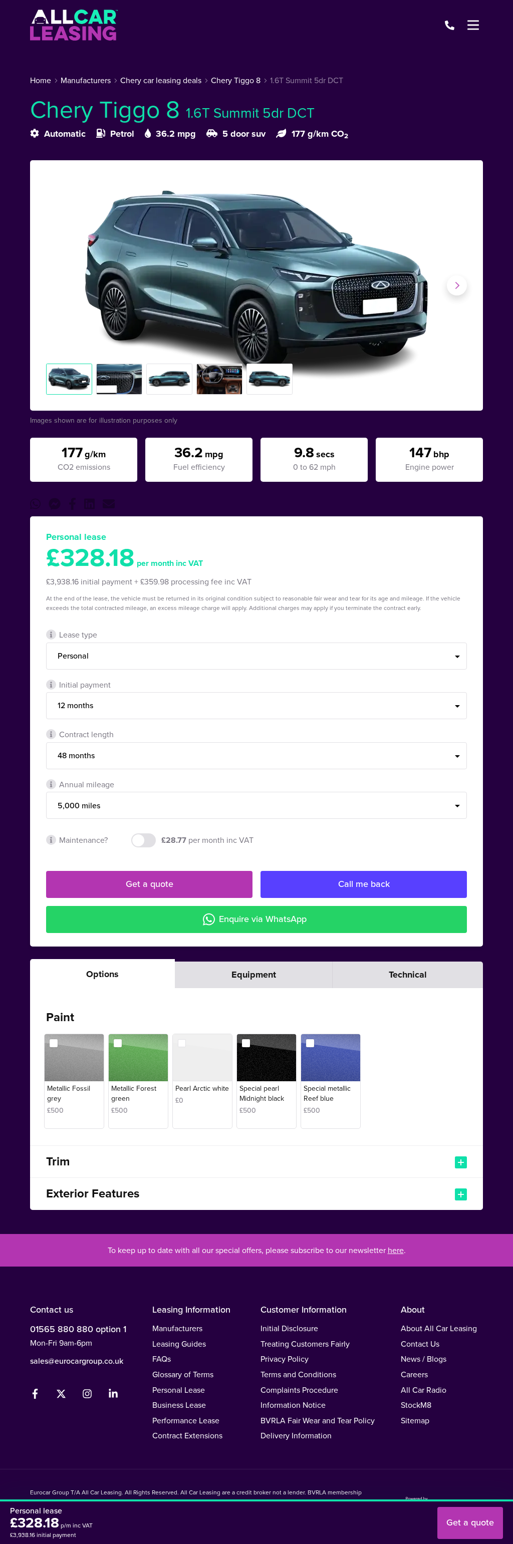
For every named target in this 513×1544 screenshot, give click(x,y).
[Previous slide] (56, 285)
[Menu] (473, 25)
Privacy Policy (285, 1358)
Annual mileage (86, 784)
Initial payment (85, 684)
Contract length (86, 734)
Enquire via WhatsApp (263, 918)
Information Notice (293, 1404)
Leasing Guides (179, 1343)
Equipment (253, 974)
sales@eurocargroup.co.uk (76, 1360)
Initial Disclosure (289, 1328)
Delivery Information (296, 1435)
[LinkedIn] (113, 1395)
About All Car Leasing (439, 1328)
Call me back (364, 883)
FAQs (161, 1358)
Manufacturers (177, 1328)
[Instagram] (87, 1395)
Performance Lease (185, 1420)
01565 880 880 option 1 (78, 1329)
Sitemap (415, 1420)
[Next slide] (457, 285)
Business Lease (179, 1404)
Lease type (78, 634)
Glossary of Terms (182, 1374)
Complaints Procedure (299, 1389)
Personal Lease (178, 1389)
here (396, 1250)
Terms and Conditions (298, 1374)
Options (102, 974)
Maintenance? (83, 839)
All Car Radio (423, 1389)
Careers (414, 1374)
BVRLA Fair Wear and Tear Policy (318, 1420)
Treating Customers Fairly (305, 1343)
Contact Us (420, 1343)
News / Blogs (423, 1358)
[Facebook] (35, 1395)
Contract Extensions (187, 1435)
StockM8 (416, 1404)
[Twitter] (61, 1395)
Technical (408, 974)
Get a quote (149, 883)
